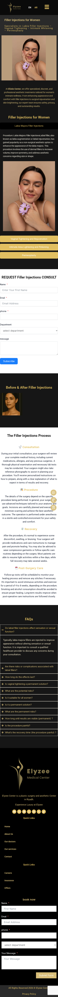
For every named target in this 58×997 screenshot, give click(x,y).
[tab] (29, 126)
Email (2, 297)
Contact (8, 856)
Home (7, 826)
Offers (7, 888)
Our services (10, 849)
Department (5, 324)
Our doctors (9, 841)
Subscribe (9, 361)
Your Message (8, 953)
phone (3, 311)
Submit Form (46, 975)
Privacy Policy (29, 994)
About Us (8, 834)
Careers (8, 873)
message (4, 339)
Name (3, 284)
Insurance (9, 880)
